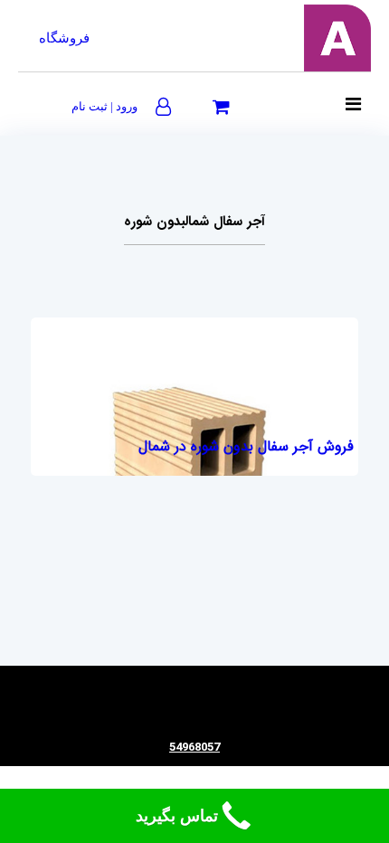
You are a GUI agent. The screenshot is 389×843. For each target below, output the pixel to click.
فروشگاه (64, 38)
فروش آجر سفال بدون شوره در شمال (246, 446)
